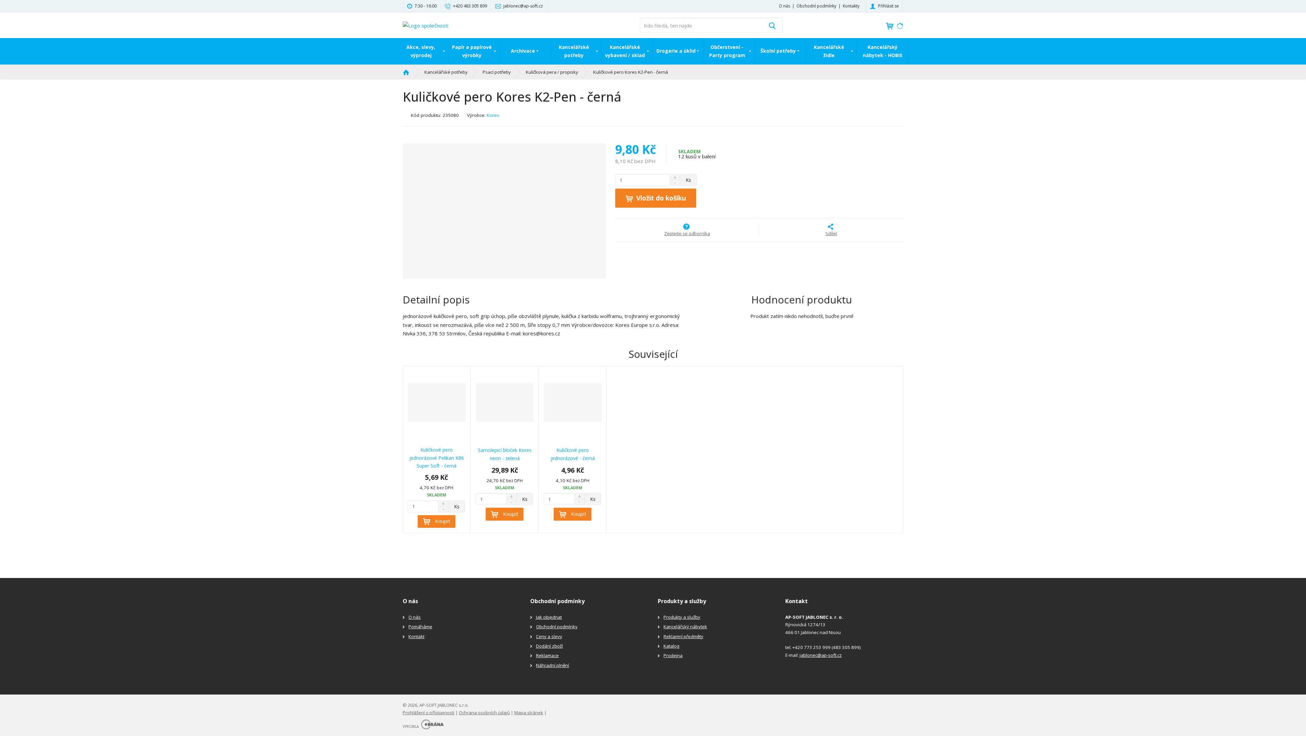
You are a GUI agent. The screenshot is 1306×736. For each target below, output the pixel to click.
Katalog (671, 646)
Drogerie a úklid (676, 51)
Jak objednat (549, 617)
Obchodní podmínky (816, 6)
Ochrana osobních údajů (484, 712)
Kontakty (851, 6)
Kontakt (416, 636)
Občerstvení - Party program (727, 51)
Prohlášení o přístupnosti (428, 712)
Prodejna (673, 655)
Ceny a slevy (549, 636)
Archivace (523, 51)
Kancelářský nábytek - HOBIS (882, 51)
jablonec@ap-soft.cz (821, 655)
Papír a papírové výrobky (472, 51)
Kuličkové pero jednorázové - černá (573, 454)
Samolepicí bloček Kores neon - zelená (505, 454)
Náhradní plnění (552, 665)
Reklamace (547, 655)
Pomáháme (420, 627)
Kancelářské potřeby (574, 51)
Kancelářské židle (829, 51)
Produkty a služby (682, 617)
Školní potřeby (778, 51)
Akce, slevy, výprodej (420, 51)
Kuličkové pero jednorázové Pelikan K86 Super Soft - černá (436, 457)
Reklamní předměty (683, 636)
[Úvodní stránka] (425, 24)
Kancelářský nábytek (685, 627)
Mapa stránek (528, 712)
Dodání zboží (549, 646)
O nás (784, 6)
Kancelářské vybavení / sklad (625, 51)
